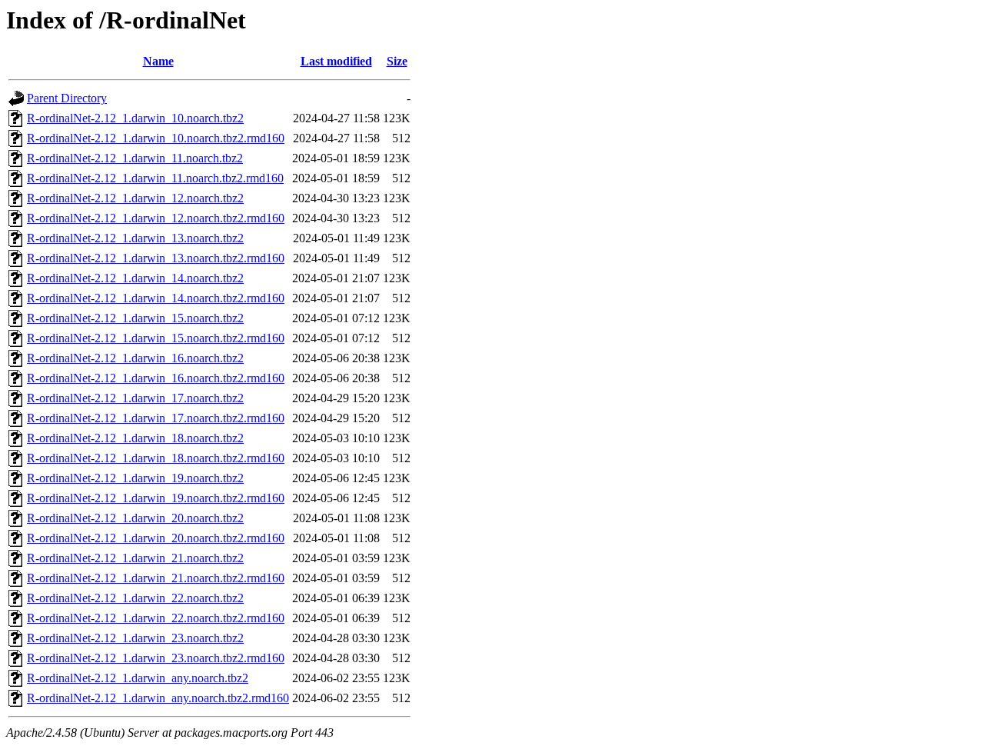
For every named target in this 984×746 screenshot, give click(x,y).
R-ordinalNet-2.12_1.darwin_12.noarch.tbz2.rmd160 (155, 218)
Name (158, 61)
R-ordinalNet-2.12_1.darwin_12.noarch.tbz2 (135, 198)
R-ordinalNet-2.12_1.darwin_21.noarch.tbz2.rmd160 (155, 577)
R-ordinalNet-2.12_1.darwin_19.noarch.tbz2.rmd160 (155, 498)
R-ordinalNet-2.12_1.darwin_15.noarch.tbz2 (135, 318)
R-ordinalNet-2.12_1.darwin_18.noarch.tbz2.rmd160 (155, 458)
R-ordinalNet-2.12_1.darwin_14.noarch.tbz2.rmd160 (155, 298)
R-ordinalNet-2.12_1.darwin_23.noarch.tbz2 (135, 637)
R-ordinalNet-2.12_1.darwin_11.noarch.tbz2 (135, 158)
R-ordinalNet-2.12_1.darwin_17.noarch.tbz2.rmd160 (155, 418)
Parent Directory (67, 98)
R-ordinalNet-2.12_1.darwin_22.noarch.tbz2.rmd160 (155, 617)
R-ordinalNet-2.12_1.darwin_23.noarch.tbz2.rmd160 (155, 657)
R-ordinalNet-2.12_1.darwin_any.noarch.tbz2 (137, 677)
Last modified (336, 61)
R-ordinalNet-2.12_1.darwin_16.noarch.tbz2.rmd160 (155, 378)
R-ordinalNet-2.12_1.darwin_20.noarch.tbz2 (135, 518)
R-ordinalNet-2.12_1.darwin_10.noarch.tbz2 (135, 118)
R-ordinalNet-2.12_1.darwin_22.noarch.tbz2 (135, 597)
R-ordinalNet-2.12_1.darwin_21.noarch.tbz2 (135, 557)
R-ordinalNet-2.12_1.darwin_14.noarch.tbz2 (135, 278)
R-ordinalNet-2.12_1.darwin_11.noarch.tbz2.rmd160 (155, 178)
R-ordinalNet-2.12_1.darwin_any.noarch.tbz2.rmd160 (158, 697)
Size (397, 61)
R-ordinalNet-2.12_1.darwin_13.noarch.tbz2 (135, 238)
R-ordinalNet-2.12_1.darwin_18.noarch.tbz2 (135, 438)
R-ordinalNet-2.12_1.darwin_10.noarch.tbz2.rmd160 (155, 138)
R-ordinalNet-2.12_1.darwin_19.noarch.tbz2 (135, 478)
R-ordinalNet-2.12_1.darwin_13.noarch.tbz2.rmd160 (155, 258)
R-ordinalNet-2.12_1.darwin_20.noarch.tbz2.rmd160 (155, 538)
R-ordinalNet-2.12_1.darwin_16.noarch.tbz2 (135, 358)
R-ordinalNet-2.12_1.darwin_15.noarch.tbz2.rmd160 (155, 338)
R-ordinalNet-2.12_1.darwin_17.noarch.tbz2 (135, 398)
